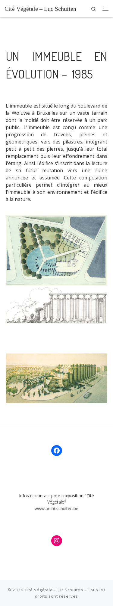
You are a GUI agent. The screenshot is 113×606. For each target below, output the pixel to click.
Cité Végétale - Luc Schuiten (54, 590)
